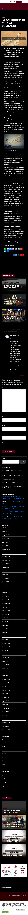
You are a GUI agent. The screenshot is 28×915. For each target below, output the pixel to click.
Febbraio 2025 (6, 592)
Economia (4, 760)
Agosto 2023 (5, 657)
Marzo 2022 (5, 719)
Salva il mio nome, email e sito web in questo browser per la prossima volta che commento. (13, 446)
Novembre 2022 (6, 690)
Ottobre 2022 (5, 693)
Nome (4, 416)
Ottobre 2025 (5, 563)
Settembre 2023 (6, 654)
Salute (4, 775)
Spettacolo (5, 782)
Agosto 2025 (5, 571)
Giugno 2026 (5, 535)
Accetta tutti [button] (5, 912)
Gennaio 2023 (5, 682)
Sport (3, 786)
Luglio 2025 (5, 574)
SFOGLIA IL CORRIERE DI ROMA (18, 900)
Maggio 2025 (5, 581)
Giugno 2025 (5, 578)
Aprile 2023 (5, 672)
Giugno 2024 (5, 621)
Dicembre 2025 (6, 556)
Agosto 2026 (5, 527)
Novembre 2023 (6, 646)
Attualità (4, 742)
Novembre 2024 (6, 603)
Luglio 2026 (5, 531)
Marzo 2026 (5, 545)
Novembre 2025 (6, 560)
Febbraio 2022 (6, 722)
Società (3, 17)
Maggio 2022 (5, 711)
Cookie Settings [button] (21, 909)
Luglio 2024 (5, 618)
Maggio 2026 (5, 538)
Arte (3, 739)
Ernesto (4, 496)
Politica (4, 768)
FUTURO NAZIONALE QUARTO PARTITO (13, 470)
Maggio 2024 (5, 625)
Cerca (3, 458)
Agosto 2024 (5, 614)
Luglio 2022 (5, 704)
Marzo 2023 (5, 675)
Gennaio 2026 (5, 553)
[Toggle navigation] (14, 8)
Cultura (4, 753)
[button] (25, 9)
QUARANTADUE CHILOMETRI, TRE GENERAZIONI (11, 318)
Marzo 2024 (5, 632)
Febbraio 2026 (6, 549)
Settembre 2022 (6, 697)
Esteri (3, 764)
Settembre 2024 (6, 610)
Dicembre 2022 (6, 686)
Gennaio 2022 (5, 726)
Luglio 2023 (5, 661)
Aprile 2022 (5, 715)
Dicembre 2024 (6, 599)
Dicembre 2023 (6, 643)
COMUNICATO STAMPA (8, 479)
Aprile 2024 (5, 628)
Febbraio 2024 (6, 636)
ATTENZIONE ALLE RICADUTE (11, 302)
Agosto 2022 (5, 701)
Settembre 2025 (6, 567)
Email (4, 425)
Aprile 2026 (5, 542)
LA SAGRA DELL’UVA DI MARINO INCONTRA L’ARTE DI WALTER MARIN (13, 826)
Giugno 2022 (5, 708)
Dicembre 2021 (6, 729)
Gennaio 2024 (5, 639)
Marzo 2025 (5, 589)
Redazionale (5, 771)
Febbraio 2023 (6, 679)
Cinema (4, 746)
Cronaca (4, 750)
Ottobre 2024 (5, 607)
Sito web (4, 434)
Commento (5, 387)
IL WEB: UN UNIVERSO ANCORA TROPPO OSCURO (13, 287)
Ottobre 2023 (5, 650)
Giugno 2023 (5, 664)
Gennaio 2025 (5, 596)
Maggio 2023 (5, 668)
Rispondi (22, 375)
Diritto (3, 757)
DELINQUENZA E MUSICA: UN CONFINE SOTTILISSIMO (17, 260)
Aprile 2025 (5, 585)
